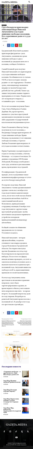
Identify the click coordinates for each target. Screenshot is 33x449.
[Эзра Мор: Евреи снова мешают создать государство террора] (25, 401)
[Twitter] (12, 45)
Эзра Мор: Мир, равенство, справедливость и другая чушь (12, 410)
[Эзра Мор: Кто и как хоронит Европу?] (25, 392)
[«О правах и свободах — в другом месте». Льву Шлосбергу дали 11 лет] (25, 374)
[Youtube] (16, 437)
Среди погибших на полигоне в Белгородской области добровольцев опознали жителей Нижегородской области (9, 323)
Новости (4, 25)
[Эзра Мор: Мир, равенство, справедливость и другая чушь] (25, 410)
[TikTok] (16, 431)
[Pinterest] (16, 45)
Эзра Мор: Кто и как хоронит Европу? (10, 390)
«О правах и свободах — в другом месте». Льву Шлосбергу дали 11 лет (12, 373)
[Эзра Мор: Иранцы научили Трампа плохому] (25, 383)
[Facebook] (8, 45)
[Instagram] (10, 431)
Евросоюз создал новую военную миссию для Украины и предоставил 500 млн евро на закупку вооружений (24, 322)
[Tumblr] (22, 431)
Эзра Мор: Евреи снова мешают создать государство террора (11, 400)
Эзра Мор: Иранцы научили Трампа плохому (12, 381)
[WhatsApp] (20, 45)
